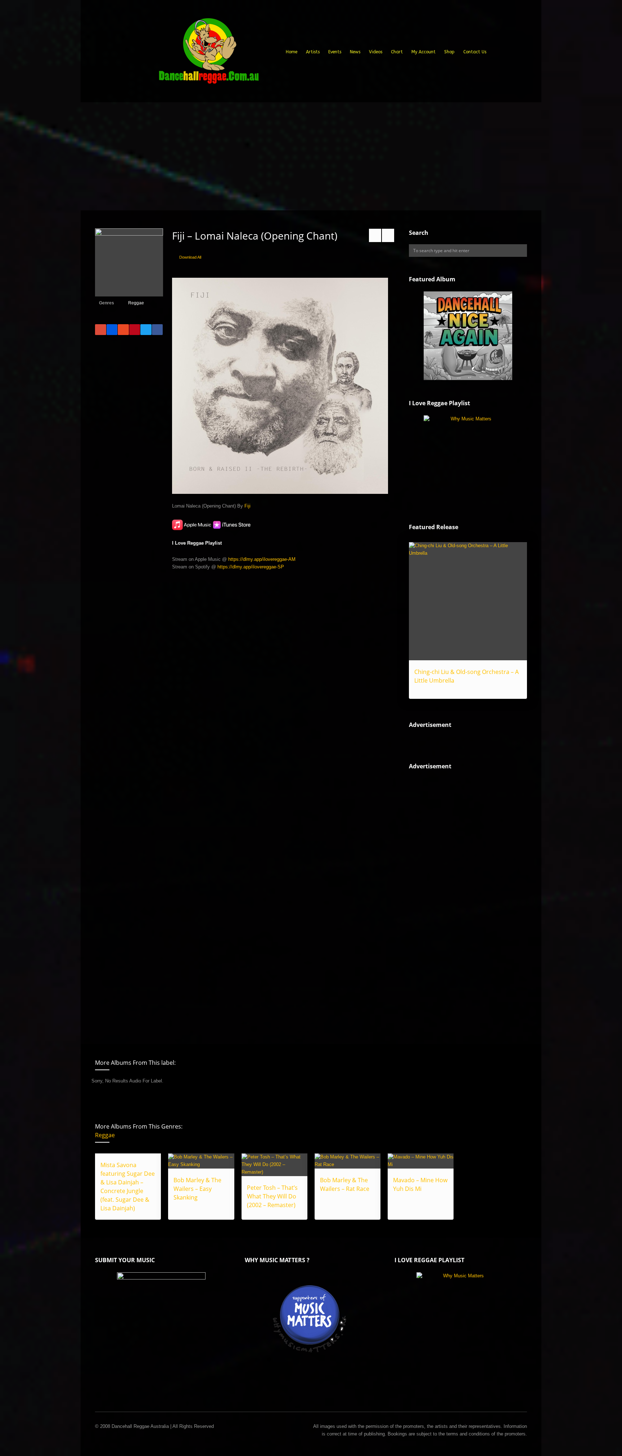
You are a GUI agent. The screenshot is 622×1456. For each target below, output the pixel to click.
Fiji (247, 506)
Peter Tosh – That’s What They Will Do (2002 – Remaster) (272, 1196)
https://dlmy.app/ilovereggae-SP (250, 567)
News (355, 51)
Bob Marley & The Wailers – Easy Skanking (197, 1188)
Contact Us (474, 51)
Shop (449, 51)
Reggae (136, 302)
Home (291, 51)
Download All (190, 257)
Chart (397, 51)
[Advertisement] (311, 156)
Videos (375, 51)
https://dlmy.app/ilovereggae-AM (262, 559)
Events (334, 51)
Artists (313, 51)
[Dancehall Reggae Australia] (208, 54)
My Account (423, 51)
